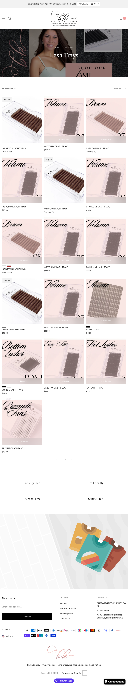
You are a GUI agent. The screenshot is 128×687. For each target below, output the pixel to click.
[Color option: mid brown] (9, 266)
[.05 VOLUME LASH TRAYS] (64, 240)
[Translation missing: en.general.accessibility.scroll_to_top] (84, 672)
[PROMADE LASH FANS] (22, 421)
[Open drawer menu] (3, 18)
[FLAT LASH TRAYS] (106, 361)
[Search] (9, 18)
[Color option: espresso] (93, 145)
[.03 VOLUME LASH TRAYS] (22, 180)
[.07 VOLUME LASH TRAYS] (64, 301)
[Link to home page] (64, 652)
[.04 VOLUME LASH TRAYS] (106, 180)
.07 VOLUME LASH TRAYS (56, 327)
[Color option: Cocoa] (93, 326)
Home (57, 48)
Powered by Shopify (71, 673)
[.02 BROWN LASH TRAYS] (22, 119)
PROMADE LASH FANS (12, 448)
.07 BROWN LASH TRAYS (14, 329)
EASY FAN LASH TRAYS (55, 388)
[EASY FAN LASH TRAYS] (64, 361)
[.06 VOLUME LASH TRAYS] (106, 240)
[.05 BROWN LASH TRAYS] (22, 240)
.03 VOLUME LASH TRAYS (14, 206)
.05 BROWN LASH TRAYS (14, 269)
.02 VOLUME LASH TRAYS (56, 146)
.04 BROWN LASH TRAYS (56, 208)
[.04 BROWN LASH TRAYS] (64, 180)
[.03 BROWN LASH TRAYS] (106, 119)
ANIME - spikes (93, 329)
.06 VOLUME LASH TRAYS (98, 267)
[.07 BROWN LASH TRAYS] (22, 301)
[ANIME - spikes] (106, 301)
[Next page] (71, 460)
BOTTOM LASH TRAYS (12, 390)
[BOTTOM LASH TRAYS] (22, 361)
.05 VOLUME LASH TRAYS (56, 267)
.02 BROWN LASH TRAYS (14, 148)
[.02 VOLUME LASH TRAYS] (64, 119)
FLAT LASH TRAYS (94, 388)
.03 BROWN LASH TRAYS (97, 148)
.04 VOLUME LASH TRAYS (98, 206)
